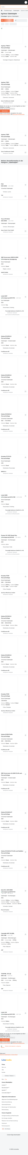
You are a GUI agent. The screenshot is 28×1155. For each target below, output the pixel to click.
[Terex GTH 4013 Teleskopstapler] (14, 209)
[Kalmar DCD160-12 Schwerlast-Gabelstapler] (14, 404)
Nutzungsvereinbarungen (18, 114)
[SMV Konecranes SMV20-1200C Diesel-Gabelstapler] (14, 247)
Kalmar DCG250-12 (6, 336)
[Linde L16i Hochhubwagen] (14, 1002)
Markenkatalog (5, 1109)
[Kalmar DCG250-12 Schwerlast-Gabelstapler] (14, 365)
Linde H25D (4, 495)
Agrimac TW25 (5, 134)
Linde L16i (4, 1012)
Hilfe (3, 1069)
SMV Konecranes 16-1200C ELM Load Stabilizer (14, 773)
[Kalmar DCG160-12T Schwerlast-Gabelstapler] (14, 802)
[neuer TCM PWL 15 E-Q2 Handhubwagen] (14, 964)
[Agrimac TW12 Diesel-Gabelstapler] (14, 72)
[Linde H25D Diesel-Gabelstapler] (14, 485)
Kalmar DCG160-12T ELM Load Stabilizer (12, 851)
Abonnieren (5, 111)
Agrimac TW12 (5, 82)
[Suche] (25, 6)
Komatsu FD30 (5, 575)
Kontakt (3, 1072)
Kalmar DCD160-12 (6, 414)
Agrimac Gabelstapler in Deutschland (8, 1054)
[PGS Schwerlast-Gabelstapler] (14, 174)
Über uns (4, 1067)
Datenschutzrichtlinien (5, 114)
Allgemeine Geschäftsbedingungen (10, 1099)
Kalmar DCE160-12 (6, 616)
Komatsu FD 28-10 (6, 456)
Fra (6, 1079)
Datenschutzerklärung (7, 1102)
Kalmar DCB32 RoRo (7, 734)
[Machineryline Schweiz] (10, 2)
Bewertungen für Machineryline (9, 1107)
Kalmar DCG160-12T (6, 812)
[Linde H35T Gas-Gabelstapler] (14, 286)
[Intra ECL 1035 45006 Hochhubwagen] (14, 880)
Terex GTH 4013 (5, 219)
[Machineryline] (2, 10)
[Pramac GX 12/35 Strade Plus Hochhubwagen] (14, 525)
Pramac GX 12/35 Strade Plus (9, 535)
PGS (2, 184)
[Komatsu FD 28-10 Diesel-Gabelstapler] (14, 446)
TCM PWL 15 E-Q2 (6, 973)
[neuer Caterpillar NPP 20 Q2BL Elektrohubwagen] (14, 923)
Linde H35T (4, 296)
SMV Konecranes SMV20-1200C (9, 257)
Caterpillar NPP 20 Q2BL (7, 933)
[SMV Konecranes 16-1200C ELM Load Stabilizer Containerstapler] (14, 763)
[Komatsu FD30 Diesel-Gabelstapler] (14, 566)
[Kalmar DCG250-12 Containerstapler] (14, 326)
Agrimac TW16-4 (5, 45)
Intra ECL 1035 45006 (7, 890)
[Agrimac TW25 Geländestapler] (14, 124)
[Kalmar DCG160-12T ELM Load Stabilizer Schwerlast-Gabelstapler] (14, 841)
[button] (26, 2)
